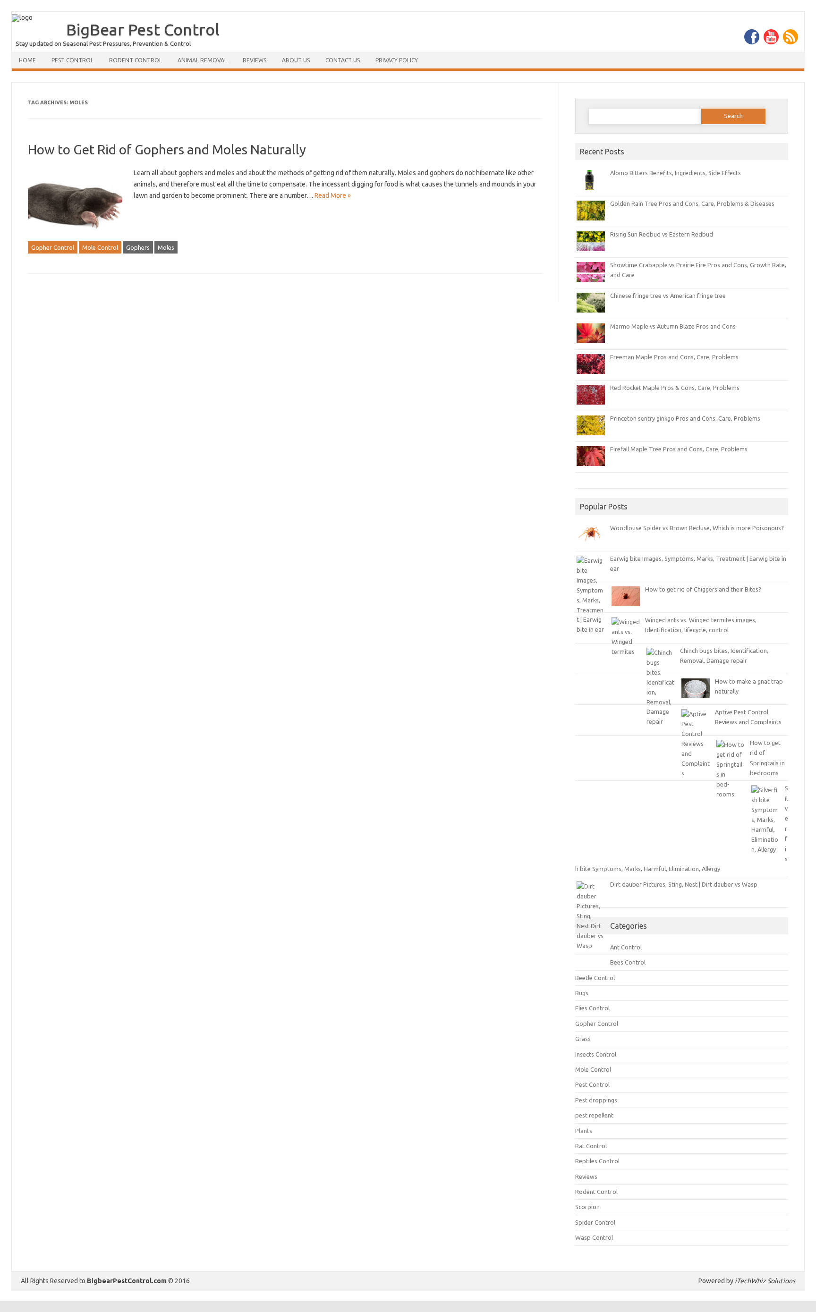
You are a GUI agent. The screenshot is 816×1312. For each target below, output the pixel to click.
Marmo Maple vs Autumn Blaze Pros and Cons (673, 326)
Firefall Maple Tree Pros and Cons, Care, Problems (679, 449)
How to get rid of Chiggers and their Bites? (703, 589)
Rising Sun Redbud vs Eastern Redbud (661, 234)
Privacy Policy (396, 60)
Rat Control (591, 1146)
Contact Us (342, 60)
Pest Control (72, 60)
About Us (296, 60)
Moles (166, 247)
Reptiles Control (597, 1161)
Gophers (138, 247)
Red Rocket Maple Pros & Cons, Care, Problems (675, 387)
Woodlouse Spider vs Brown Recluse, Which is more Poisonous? (697, 528)
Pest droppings (596, 1100)
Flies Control (592, 1008)
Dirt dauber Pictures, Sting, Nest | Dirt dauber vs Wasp (683, 884)
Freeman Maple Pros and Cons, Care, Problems (674, 357)
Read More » (332, 195)
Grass (583, 1038)
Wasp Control (594, 1237)
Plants (583, 1130)
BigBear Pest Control (143, 29)
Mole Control (100, 247)
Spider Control (595, 1222)
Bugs (581, 993)
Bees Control (628, 962)
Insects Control (595, 1054)
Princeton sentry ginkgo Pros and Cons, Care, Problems (685, 418)
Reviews (254, 60)
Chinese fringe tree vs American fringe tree (668, 295)
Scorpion (587, 1206)
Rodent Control (135, 60)
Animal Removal (202, 60)
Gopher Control (52, 247)
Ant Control (626, 947)
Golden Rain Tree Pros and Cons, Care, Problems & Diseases (692, 203)
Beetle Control (595, 977)
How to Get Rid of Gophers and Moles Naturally (167, 149)
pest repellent (594, 1115)
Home (27, 60)
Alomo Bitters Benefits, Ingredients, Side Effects (675, 172)
